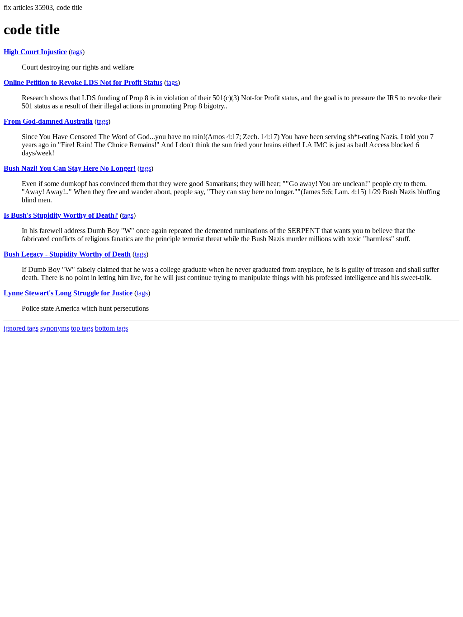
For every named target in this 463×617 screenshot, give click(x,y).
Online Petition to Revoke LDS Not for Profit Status (83, 82)
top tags (82, 328)
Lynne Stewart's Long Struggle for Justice (68, 293)
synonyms (54, 328)
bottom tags (111, 328)
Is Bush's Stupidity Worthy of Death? (61, 215)
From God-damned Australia (48, 121)
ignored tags (21, 328)
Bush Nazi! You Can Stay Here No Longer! (70, 168)
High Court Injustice (35, 52)
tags (76, 52)
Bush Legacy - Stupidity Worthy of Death (67, 254)
